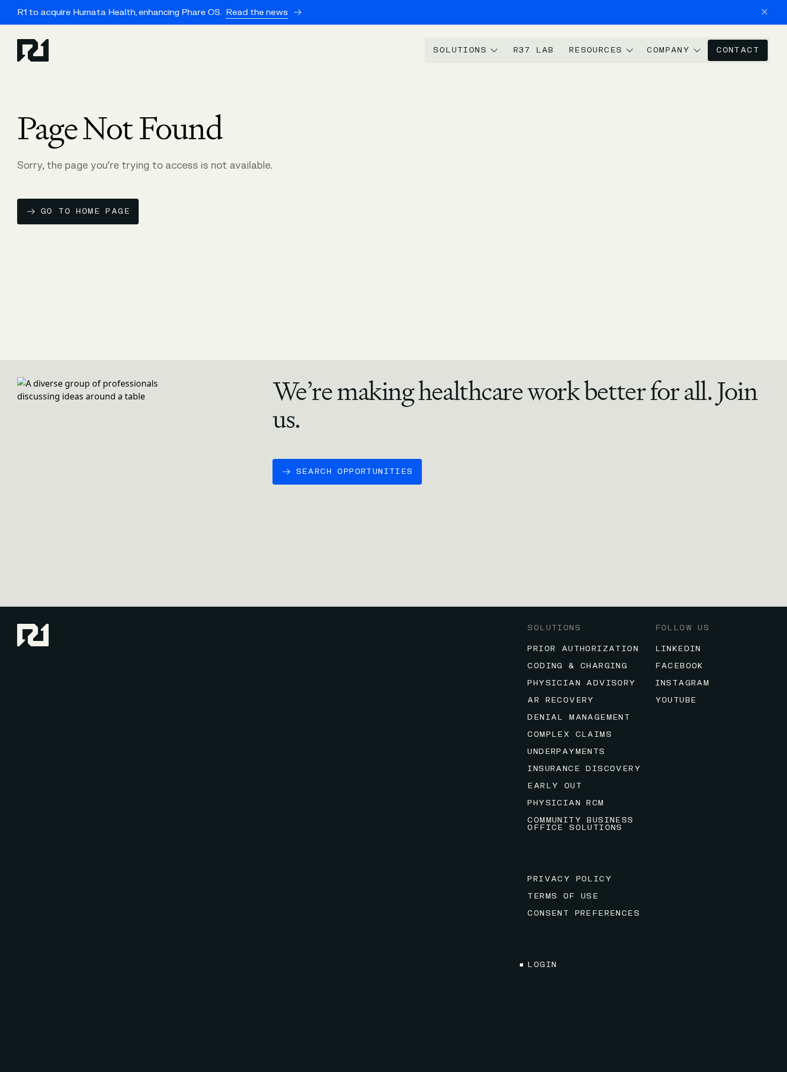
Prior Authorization (583, 648)
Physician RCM (565, 802)
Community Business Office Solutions (580, 824)
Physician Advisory (581, 683)
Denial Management (578, 717)
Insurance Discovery (584, 768)
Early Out (554, 785)
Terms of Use (563, 896)
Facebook (679, 665)
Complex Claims (569, 734)
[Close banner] (764, 11)
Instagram (682, 683)
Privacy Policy (569, 879)
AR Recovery (560, 700)
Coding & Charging (577, 665)
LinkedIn (678, 648)
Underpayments (566, 751)
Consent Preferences (583, 913)
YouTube (676, 700)
